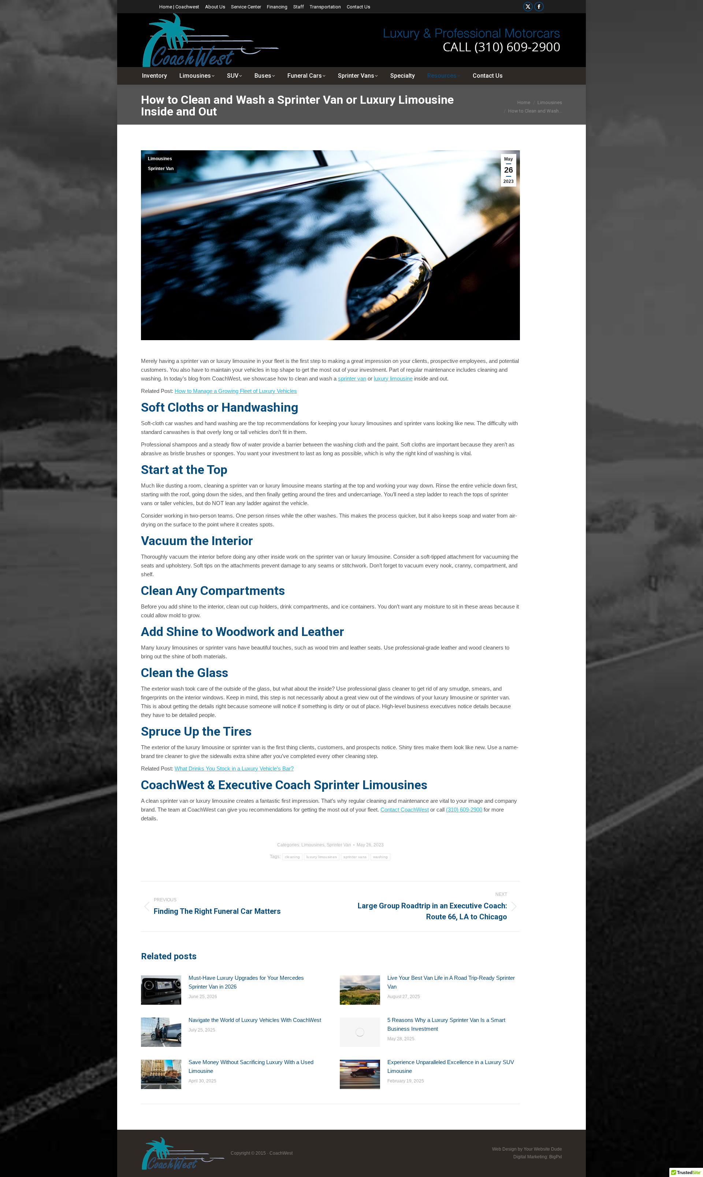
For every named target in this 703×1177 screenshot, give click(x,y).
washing (380, 857)
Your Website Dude (543, 1149)
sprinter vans (355, 857)
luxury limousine (393, 378)
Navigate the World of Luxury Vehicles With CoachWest (255, 1020)
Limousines (160, 158)
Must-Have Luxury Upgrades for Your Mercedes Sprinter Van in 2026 (246, 982)
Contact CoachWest (404, 809)
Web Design (504, 1149)
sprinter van (352, 378)
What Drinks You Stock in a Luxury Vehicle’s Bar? (234, 768)
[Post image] (161, 990)
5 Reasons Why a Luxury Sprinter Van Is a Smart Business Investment (446, 1024)
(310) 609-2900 (464, 809)
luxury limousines (321, 857)
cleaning (292, 857)
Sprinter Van (161, 168)
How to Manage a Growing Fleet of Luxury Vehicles (236, 391)
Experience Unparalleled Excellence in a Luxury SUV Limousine (450, 1066)
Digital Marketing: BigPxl (537, 1156)
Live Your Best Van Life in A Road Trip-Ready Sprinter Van (451, 982)
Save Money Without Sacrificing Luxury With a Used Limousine (251, 1066)
